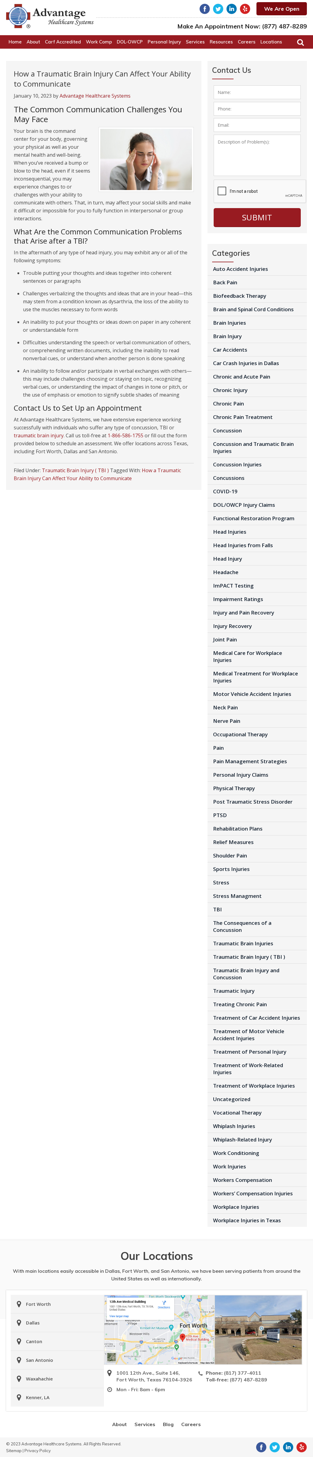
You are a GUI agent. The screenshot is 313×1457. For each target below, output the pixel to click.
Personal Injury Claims (240, 774)
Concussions (229, 477)
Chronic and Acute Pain (241, 376)
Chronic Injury (230, 390)
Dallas (33, 1323)
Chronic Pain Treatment (243, 416)
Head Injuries (229, 531)
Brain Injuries (229, 322)
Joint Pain (225, 639)
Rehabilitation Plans (238, 828)
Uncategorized (231, 1099)
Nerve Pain (226, 720)
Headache (225, 572)
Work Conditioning (236, 1152)
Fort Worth (38, 1304)
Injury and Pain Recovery (243, 612)
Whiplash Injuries (234, 1126)
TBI (217, 909)
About (119, 1424)
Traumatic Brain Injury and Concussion (246, 974)
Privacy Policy (37, 1450)
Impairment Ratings (238, 599)
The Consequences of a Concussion (242, 926)
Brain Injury (227, 336)
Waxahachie (39, 1379)
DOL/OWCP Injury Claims (244, 504)
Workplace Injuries (236, 1206)
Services (144, 1424)
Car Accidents (230, 349)
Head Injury (227, 558)
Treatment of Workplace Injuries (254, 1085)
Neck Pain (225, 707)
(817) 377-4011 (242, 1373)
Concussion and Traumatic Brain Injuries (253, 447)
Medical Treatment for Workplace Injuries (255, 677)
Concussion (227, 430)
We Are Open (281, 8)
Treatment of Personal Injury (249, 1051)
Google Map (159, 1329)
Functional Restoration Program (253, 518)
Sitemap (14, 1450)
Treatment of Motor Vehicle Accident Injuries (248, 1035)
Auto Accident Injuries (240, 268)
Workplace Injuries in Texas (247, 1220)
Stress (221, 882)
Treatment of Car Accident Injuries (256, 1017)
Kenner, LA (38, 1397)
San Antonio (39, 1360)
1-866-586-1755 (125, 435)
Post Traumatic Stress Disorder (253, 801)
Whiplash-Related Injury (242, 1139)
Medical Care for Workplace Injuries (247, 656)
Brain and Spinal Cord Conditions (253, 309)
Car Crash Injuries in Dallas (246, 363)
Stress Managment (237, 895)
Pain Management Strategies (250, 761)
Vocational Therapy (237, 1112)
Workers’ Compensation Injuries (253, 1193)
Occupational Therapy (240, 734)
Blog (168, 1424)
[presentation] (260, 192)
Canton (34, 1341)
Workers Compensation (242, 1179)
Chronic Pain (228, 403)
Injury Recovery (232, 625)
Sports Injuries (231, 868)
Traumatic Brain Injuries (243, 943)
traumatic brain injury (39, 435)
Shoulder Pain (230, 855)
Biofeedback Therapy (239, 295)
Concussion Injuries (237, 464)
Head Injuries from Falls (243, 545)
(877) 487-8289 (284, 26)
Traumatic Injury (234, 990)
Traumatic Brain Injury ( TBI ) (75, 470)
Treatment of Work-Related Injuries (248, 1069)
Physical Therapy (234, 788)
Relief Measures (233, 842)
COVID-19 (225, 491)
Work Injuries (229, 1166)
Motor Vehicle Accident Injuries (252, 693)
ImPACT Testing (233, 585)
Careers (191, 1424)
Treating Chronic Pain (240, 1004)
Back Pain (225, 282)
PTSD (220, 815)
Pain (218, 747)
